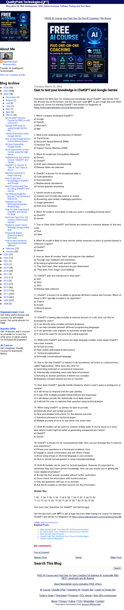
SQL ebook (86, 595)
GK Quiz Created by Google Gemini (14, 145)
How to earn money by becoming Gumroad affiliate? (16, 243)
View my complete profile (12, 75)
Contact (100, 601)
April (8, 112)
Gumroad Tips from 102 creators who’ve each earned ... (16, 219)
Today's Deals (46, 595)
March (9, 115)
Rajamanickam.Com (12, 312)
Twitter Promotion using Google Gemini (16, 134)
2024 (6, 94)
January (10, 251)
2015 (6, 280)
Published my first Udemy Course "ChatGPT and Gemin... (17, 160)
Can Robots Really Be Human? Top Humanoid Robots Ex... (17, 196)
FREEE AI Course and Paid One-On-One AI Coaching (71, 18)
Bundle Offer (59, 589)
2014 (6, 284)
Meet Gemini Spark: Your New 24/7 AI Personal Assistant (64, 529)
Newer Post (40, 557)
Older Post (116, 557)
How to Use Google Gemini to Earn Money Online (17, 140)
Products (73, 595)
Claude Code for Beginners (51, 538)
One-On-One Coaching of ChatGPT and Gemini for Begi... (17, 212)
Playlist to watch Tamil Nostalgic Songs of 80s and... (17, 227)
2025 (6, 91)
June (8, 106)
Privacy (63, 601)
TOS (79, 601)
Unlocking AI (73, 589)
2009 (6, 300)
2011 (6, 294)
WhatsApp (89, 601)
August (9, 100)
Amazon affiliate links (91, 604)
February (10, 248)
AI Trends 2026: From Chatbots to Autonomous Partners (64, 532)
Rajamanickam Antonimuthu (10, 63)
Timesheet (61, 595)
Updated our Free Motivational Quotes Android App (16, 204)
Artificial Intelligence (49, 522)
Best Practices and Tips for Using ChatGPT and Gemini (17, 188)
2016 (6, 277)
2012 (6, 290)
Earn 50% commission (105, 595)
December (11, 97)
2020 (6, 264)
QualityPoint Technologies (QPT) (27, 2)
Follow (72, 601)
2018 (6, 271)
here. (87, 507)
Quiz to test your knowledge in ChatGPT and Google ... (17, 180)
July (8, 103)
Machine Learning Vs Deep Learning (15, 174)
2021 (6, 261)
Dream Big (87, 589)
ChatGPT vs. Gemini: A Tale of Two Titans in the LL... (16, 167)
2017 (6, 274)
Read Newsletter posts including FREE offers (78, 584)
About (54, 601)
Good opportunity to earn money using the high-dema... (17, 152)
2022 (6, 258)
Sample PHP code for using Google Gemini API (16, 128)
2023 (6, 254)
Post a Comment (41, 552)
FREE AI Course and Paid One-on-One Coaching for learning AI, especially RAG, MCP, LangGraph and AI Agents (78, 577)
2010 (6, 297)
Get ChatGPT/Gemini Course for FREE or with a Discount (17, 120)
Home (78, 557)
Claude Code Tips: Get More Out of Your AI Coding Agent (64, 536)
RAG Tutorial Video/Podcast (52, 534)
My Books (106, 18)
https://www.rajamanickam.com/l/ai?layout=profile (59, 107)
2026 (6, 87)
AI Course (45, 589)
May (8, 109)
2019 (6, 267)
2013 (6, 287)
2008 (6, 303)
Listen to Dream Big (105, 589)
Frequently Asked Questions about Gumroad (14, 235)
